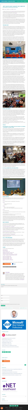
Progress (4, 202)
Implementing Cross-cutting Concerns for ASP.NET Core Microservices (10, 346)
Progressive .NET (6, 164)
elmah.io (4, 209)
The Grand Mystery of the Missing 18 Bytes (7, 370)
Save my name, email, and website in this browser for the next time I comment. (10, 304)
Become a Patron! (4, 359)
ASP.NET (10, 266)
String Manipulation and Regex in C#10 (6, 342)
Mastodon (21, 407)
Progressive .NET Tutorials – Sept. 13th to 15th (8, 252)
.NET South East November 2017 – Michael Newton (9, 234)
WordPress (20, 409)
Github (10, 407)
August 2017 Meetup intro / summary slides (8, 259)
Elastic (6, 274)
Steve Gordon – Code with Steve (8, 1)
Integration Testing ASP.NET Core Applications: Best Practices (9, 345)
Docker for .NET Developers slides (7, 256)
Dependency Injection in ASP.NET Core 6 (7, 339)
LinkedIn (14, 407)
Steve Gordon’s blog (5, 250)
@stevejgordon (22, 279)
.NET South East (14, 9)
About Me (18, 1)
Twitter (13, 241)
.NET (3, 266)
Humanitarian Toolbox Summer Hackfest (7, 253)
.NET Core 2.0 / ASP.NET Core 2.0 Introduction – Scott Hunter (10, 254)
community (13, 266)
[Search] (25, 365)
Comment (2, 286)
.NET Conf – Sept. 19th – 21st (6, 251)
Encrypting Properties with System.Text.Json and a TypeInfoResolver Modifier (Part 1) (12, 373)
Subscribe (25, 1)
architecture (7, 266)
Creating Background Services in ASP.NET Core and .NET (8, 338)
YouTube (17, 407)
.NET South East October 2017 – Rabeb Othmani (8, 231)
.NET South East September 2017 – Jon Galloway (8, 226)
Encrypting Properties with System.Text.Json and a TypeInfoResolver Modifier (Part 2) (12, 369)
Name (2, 295)
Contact (22, 1)
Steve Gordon (9, 9)
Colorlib (16, 409)
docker (15, 266)
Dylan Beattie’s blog (5, 249)
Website (2, 300)
